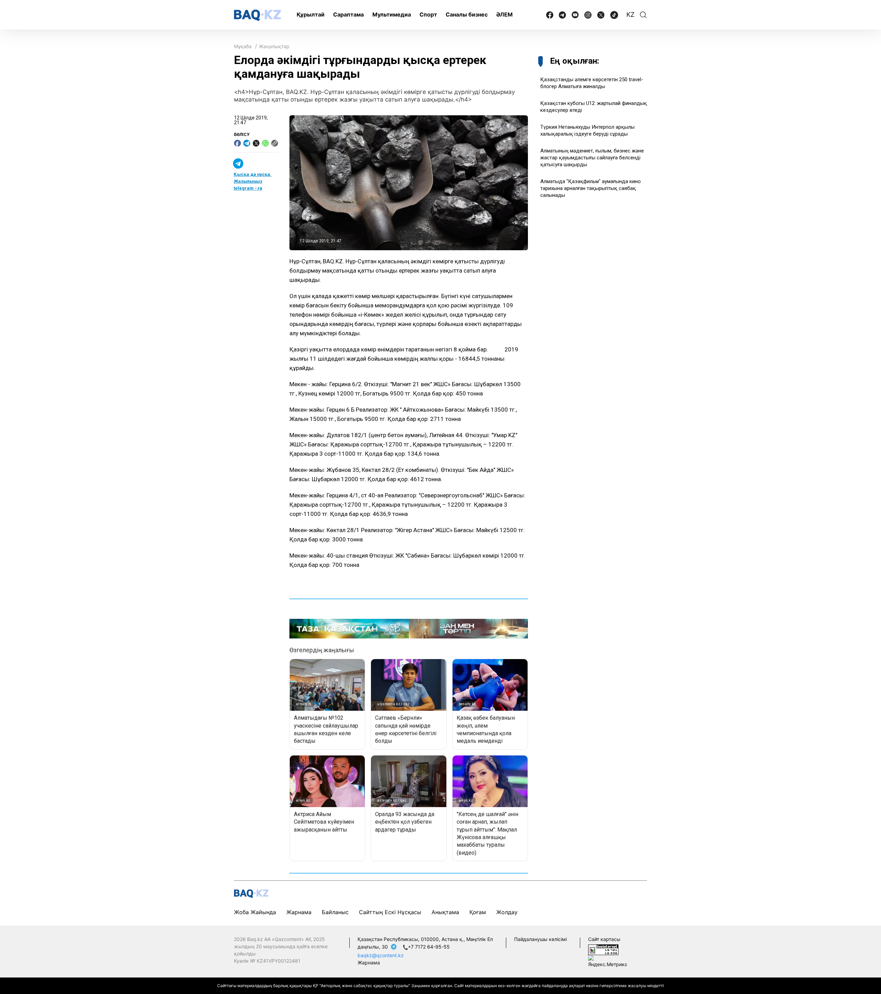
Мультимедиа (391, 14)
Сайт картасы (604, 939)
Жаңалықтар (274, 46)
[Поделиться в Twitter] (256, 143)
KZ (630, 14)
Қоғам (477, 912)
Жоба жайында (255, 912)
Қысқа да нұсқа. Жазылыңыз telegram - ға (253, 181)
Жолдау (507, 912)
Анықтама (445, 912)
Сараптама (348, 14)
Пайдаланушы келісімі (540, 939)
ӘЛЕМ (504, 14)
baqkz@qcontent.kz (381, 955)
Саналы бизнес (467, 14)
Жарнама (298, 912)
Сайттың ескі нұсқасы (390, 912)
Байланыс (335, 912)
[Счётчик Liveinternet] (603, 949)
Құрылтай (311, 14)
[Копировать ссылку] (274, 143)
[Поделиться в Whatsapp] (265, 143)
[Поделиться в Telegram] (246, 143)
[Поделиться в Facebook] (237, 143)
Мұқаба (243, 46)
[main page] (257, 15)
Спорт (428, 14)
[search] (643, 15)
